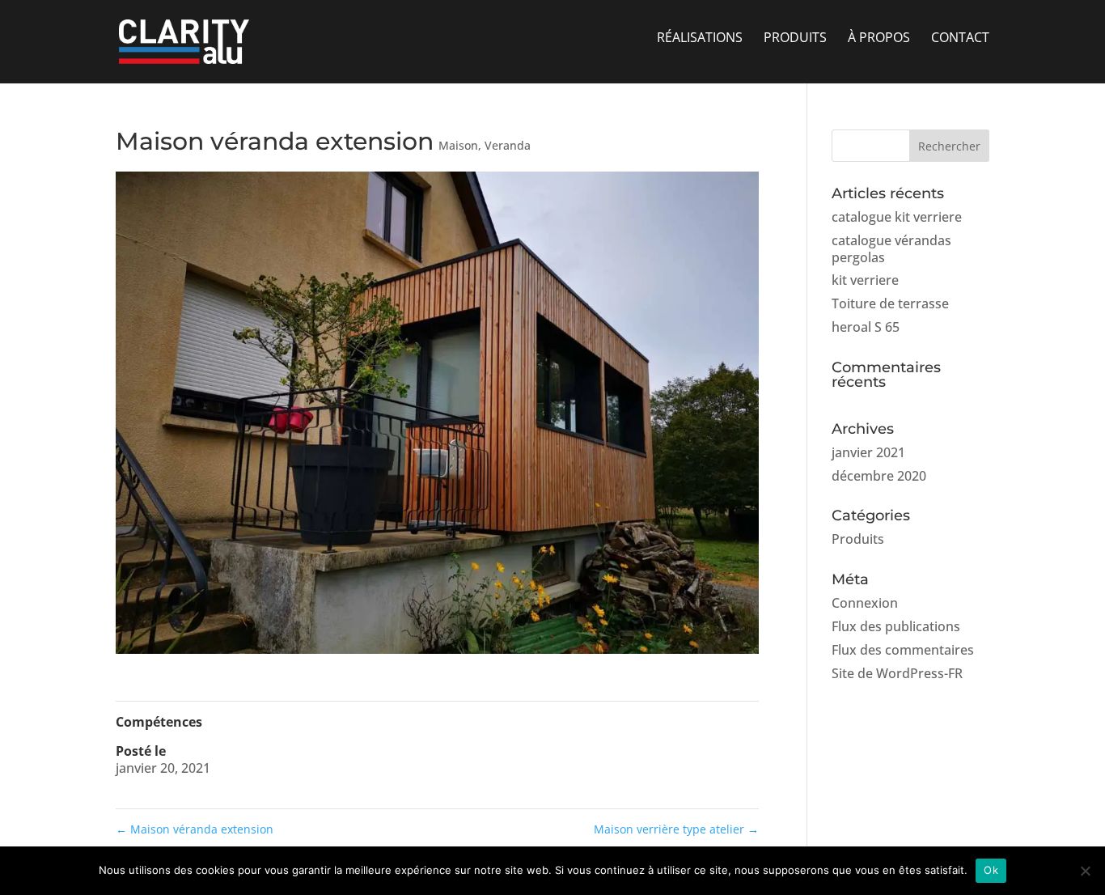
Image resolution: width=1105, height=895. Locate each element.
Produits (858, 539)
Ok (991, 869)
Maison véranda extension (194, 829)
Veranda (508, 145)
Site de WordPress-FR (897, 673)
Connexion (865, 603)
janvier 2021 (868, 452)
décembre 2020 (879, 476)
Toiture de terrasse (890, 303)
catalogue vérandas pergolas (891, 248)
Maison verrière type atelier (676, 829)
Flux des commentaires (903, 650)
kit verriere (865, 280)
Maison (458, 145)
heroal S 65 (866, 327)
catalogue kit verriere (897, 217)
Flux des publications (896, 626)
